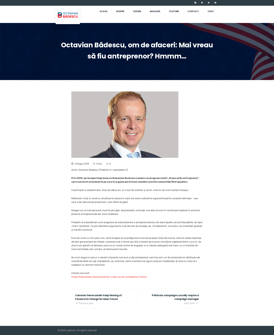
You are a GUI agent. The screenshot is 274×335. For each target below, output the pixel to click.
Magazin (155, 11)
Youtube (174, 11)
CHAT (211, 11)
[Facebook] (195, 3)
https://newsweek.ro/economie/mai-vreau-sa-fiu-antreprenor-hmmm (109, 277)
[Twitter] (209, 3)
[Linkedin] (202, 3)
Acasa (103, 11)
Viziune (137, 11)
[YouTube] (215, 3)
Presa (99, 164)
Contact (193, 11)
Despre (120, 11)
